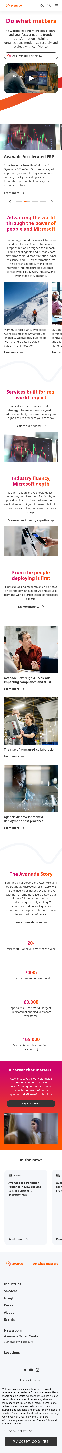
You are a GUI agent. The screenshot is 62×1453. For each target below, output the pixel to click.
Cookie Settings (20, 1431)
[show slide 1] (19, 201)
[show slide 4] (43, 201)
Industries (12, 1284)
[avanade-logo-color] (13, 5)
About (9, 1312)
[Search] (49, 5)
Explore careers (31, 1103)
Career (9, 1305)
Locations (12, 1352)
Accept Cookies (32, 1441)
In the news (31, 1159)
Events (9, 1319)
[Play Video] (31, 78)
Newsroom (13, 1330)
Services (10, 1291)
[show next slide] (52, 201)
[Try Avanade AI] (42, 5)
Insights (11, 1298)
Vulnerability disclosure (18, 1342)
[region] (31, 1418)
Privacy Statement (31, 1380)
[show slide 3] (35, 201)
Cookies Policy (44, 1420)
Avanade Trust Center (22, 1336)
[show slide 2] (27, 201)
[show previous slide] (10, 201)
